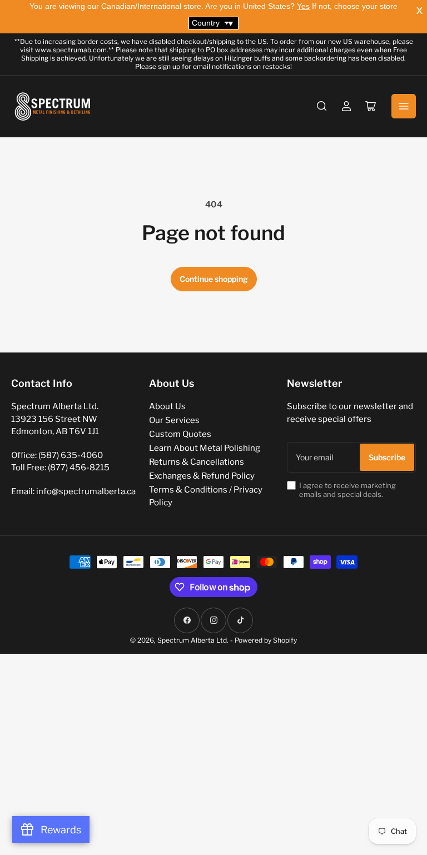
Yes (303, 6)
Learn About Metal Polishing (204, 448)
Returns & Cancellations (196, 462)
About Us (167, 406)
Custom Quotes (180, 434)
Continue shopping (214, 279)
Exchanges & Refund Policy (202, 476)
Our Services (174, 420)
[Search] (322, 106)
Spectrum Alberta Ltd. (193, 640)
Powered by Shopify (266, 640)
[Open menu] (403, 106)
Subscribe (387, 457)
